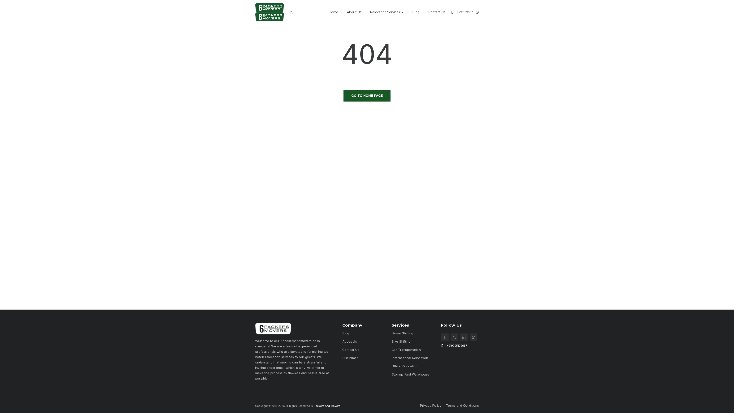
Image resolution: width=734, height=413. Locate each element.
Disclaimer (350, 358)
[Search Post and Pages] (291, 12)
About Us (354, 12)
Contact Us (436, 12)
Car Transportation (406, 350)
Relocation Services (385, 12)
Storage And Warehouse (410, 374)
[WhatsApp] (477, 12)
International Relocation (410, 358)
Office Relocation (405, 366)
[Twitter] (454, 337)
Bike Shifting (401, 341)
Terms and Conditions (462, 405)
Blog (416, 12)
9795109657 (465, 12)
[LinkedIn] (464, 337)
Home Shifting (402, 333)
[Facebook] (445, 337)
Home (333, 12)
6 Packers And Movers (325, 405)
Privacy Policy (430, 405)
